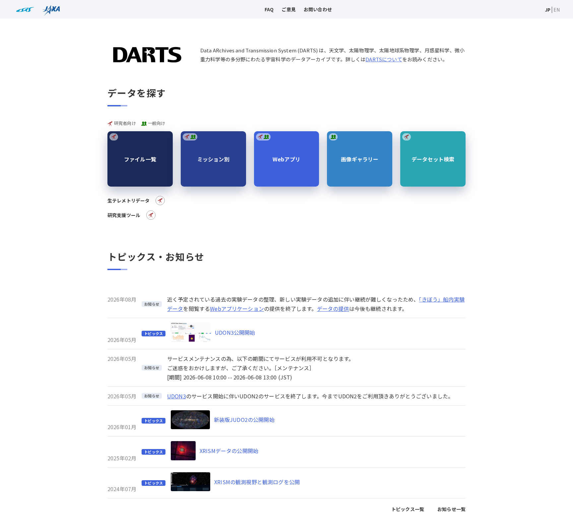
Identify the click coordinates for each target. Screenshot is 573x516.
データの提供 (333, 309)
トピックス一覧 (407, 509)
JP (547, 9)
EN (556, 9)
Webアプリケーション (237, 309)
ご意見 (288, 9)
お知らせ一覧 (451, 509)
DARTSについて (383, 59)
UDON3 (176, 396)
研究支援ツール (123, 215)
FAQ (269, 9)
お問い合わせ (318, 9)
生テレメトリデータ (128, 200)
